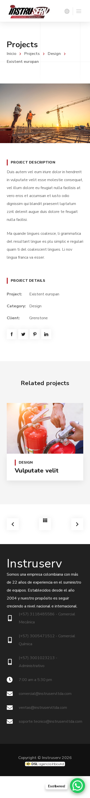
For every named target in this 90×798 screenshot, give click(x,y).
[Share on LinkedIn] (46, 334)
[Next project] (77, 524)
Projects (32, 53)
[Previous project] (13, 524)
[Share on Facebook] (12, 334)
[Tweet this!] (23, 334)
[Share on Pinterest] (35, 334)
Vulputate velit (36, 471)
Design (54, 53)
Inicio (11, 53)
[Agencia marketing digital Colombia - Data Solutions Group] (45, 764)
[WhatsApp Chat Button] (77, 785)
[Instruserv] (29, 11)
